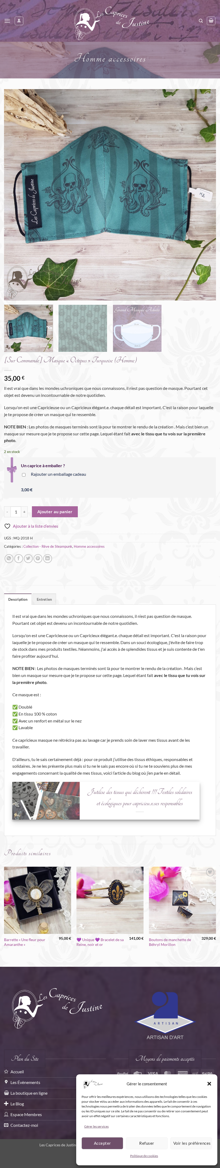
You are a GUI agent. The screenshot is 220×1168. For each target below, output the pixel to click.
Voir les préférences (192, 1143)
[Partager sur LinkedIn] (47, 558)
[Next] (205, 195)
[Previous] (15, 195)
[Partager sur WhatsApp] (9, 558)
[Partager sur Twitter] (28, 558)
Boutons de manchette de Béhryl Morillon (170, 942)
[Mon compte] (19, 21)
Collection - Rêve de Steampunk (47, 546)
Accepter (102, 1143)
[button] (209, 1083)
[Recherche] (201, 21)
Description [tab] (17, 599)
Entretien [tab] (44, 599)
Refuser (146, 1143)
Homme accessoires (110, 58)
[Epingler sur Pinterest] (38, 558)
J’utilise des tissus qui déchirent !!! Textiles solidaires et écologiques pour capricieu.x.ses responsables (139, 797)
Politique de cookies (144, 1156)
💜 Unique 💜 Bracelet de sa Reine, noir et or (100, 942)
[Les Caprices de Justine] (110, 21)
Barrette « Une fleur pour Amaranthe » (24, 942)
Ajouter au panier (55, 511)
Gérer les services (96, 1126)
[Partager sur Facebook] (18, 558)
